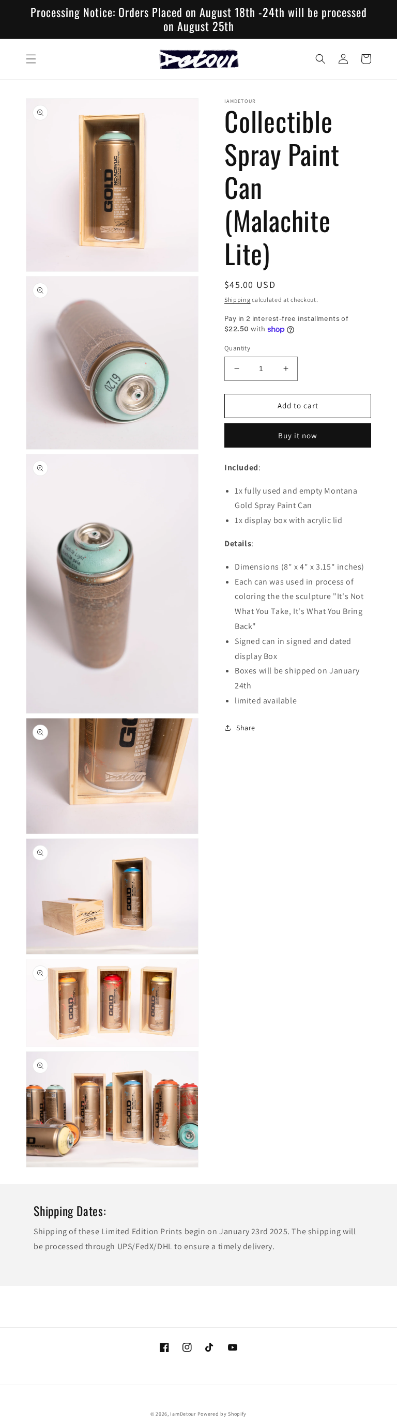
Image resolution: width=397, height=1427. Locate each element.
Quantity (237, 348)
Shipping (237, 299)
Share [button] (245, 727)
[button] (31, 59)
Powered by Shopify (222, 1413)
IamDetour (182, 1413)
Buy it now (297, 435)
